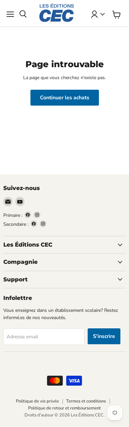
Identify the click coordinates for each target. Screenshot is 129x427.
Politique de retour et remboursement (64, 408)
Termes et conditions (86, 401)
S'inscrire (104, 336)
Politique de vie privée (37, 401)
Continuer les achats (64, 97)
